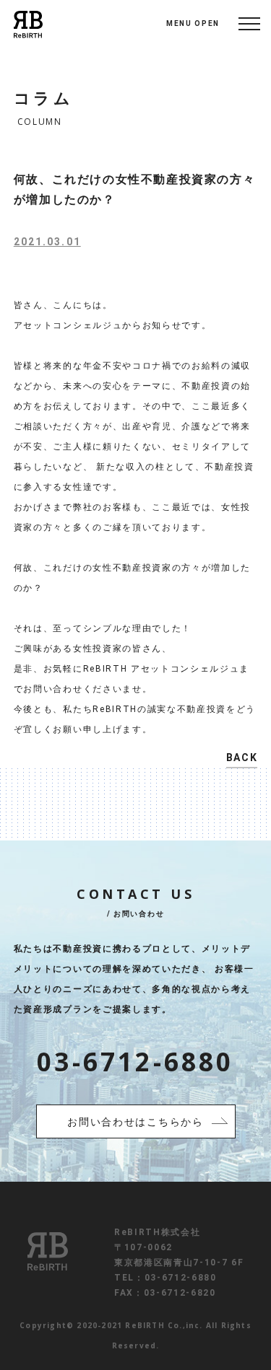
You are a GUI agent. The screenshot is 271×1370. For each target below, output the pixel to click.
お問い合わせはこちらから (135, 1122)
